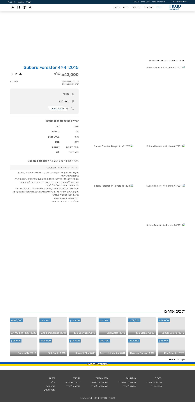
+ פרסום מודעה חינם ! (180, 2)
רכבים (158, 7)
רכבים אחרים (174, 311)
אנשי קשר (50, 386)
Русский (11, 2)
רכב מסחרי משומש (99, 382)
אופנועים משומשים (127, 382)
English (21, 2)
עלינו (52, 378)
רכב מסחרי (136, 7)
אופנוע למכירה (129, 386)
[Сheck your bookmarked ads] (19, 7)
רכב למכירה (156, 386)
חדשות (117, 7)
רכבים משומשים (154, 382)
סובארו (173, 60)
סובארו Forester (158, 60)
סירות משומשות (72, 382)
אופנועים (149, 7)
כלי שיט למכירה (73, 386)
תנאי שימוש (49, 389)
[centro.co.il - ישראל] (111, 398)
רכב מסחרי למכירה (99, 386)
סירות (125, 7)
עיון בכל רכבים (178, 359)
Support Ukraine (97, 363)
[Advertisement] (97, 36)
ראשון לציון (64, 101)
